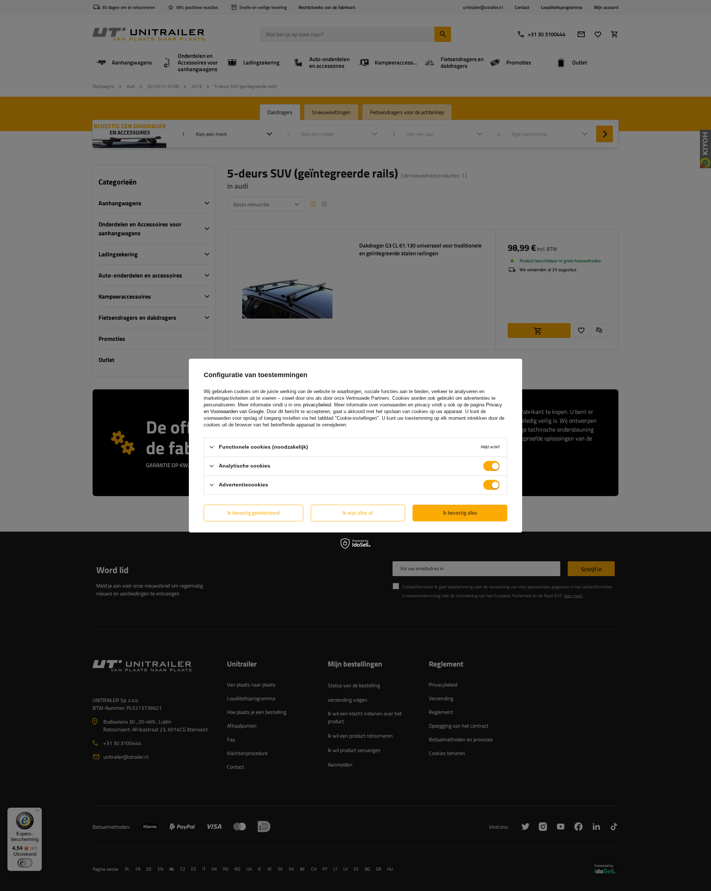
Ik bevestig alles (460, 512)
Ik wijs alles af (358, 512)
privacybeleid (317, 405)
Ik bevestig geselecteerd (253, 512)
